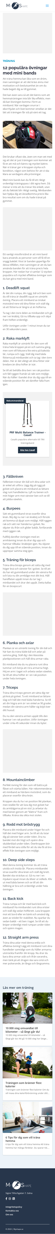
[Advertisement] (28, 32)
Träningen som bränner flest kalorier (24, 1084)
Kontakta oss (12, 1210)
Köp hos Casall (27, 450)
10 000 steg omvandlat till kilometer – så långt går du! (23, 1029)
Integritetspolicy (14, 1206)
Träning (9, 61)
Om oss (9, 1214)
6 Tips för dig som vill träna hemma (23, 1139)
